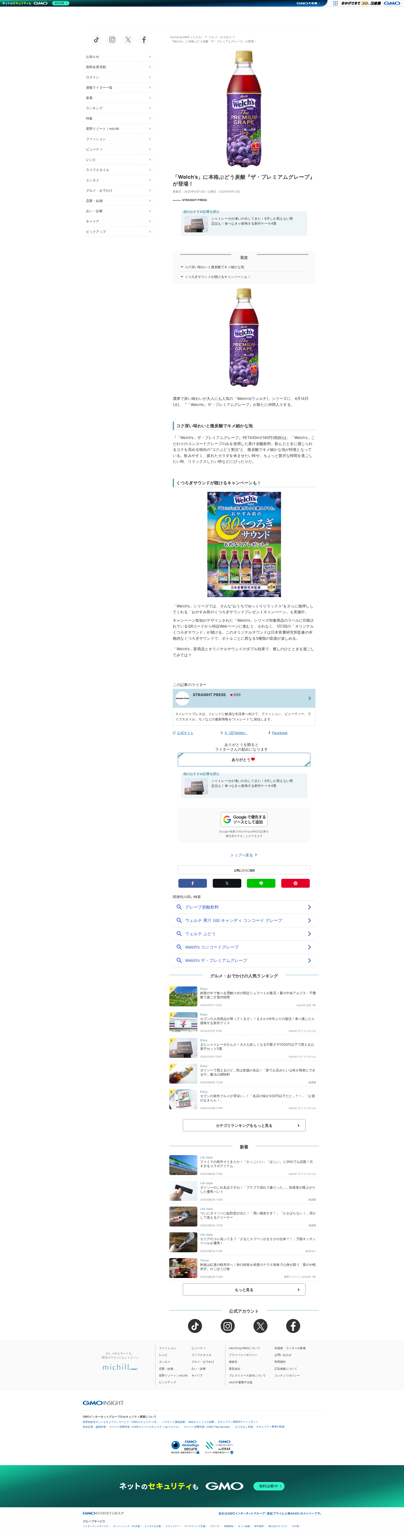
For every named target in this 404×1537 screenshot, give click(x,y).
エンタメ (92, 180)
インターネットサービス (95, 1526)
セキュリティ (173, 1526)
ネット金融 (244, 1526)
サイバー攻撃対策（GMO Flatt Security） (208, 1426)
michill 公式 (304, 1005)
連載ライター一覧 (99, 87)
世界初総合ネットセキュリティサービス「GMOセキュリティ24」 (121, 1421)
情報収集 (228, 1526)
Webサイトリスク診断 (201, 1421)
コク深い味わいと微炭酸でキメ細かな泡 (214, 267)
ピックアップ (96, 232)
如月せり (311, 1251)
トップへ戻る (242, 855)
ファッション (96, 139)
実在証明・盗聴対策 (94, 1426)
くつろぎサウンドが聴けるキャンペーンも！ (218, 277)
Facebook (280, 733)
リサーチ (214, 1526)
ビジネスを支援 (152, 1526)
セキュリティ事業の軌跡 (270, 1426)
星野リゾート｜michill (102, 129)
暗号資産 (259, 1526)
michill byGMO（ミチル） (187, 37)
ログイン (92, 77)
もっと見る (244, 1289)
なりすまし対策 (244, 1426)
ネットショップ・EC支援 (126, 1526)
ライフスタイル (97, 170)
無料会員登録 (96, 67)
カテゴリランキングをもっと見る (244, 1125)
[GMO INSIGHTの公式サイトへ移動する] (103, 1403)
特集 (89, 118)
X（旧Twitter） (236, 733)
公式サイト (185, 733)
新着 (89, 98)
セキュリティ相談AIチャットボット (237, 1421)
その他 (295, 1526)
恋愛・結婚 (94, 201)
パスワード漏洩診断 (173, 1421)
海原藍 (312, 1082)
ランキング (94, 108)
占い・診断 (94, 211)
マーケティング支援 (194, 1526)
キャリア (92, 221)
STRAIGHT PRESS (194, 200)
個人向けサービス (277, 1526)
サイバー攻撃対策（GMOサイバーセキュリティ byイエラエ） (145, 1426)
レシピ (91, 159)
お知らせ (92, 56)
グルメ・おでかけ (99, 190)
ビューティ (94, 149)
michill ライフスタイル (302, 1031)
